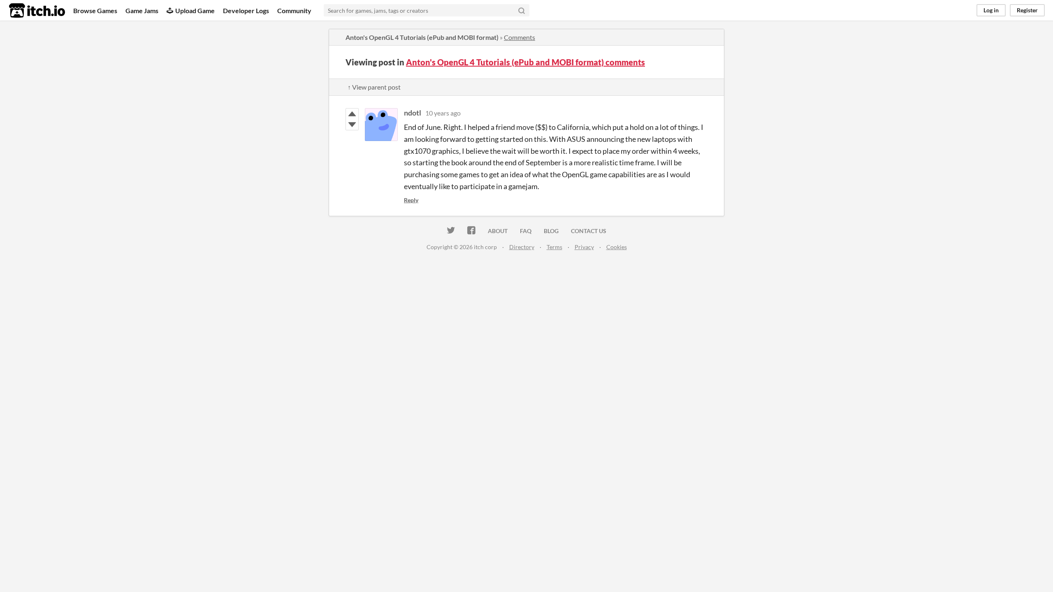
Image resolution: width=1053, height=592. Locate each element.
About (498, 230)
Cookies (616, 246)
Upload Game (195, 10)
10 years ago (443, 113)
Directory (521, 246)
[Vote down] (352, 124)
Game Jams (141, 10)
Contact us (588, 230)
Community (294, 10)
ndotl (412, 112)
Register (1027, 10)
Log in (991, 10)
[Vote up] (352, 114)
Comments (519, 37)
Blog (551, 230)
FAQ (525, 230)
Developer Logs (246, 10)
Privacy (584, 246)
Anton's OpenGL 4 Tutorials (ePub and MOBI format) (422, 37)
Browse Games (95, 10)
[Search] (521, 10)
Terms (554, 246)
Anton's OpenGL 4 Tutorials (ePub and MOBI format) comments (525, 62)
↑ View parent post (374, 87)
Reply (411, 200)
